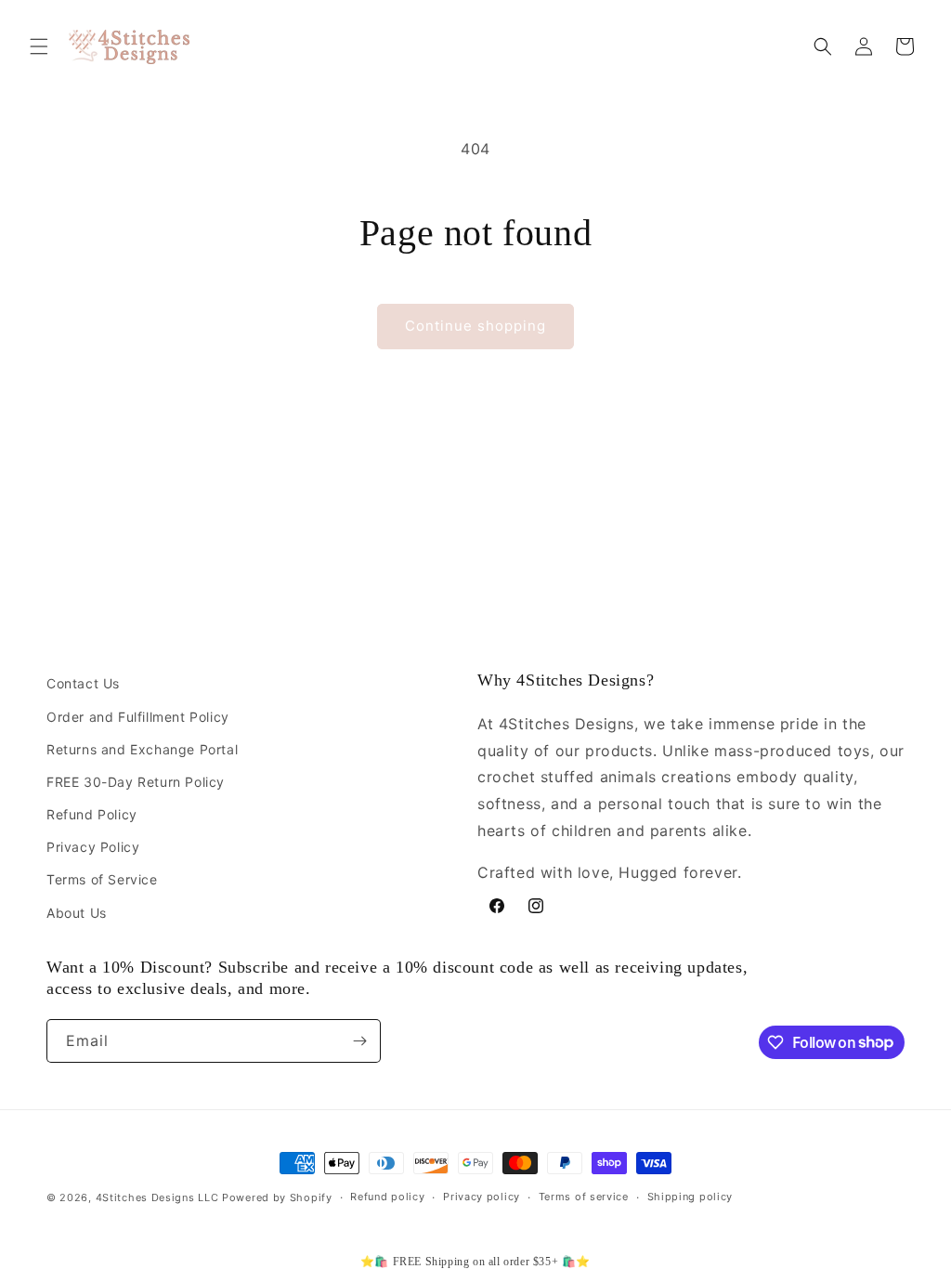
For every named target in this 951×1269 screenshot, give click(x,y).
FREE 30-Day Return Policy (135, 782)
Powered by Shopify (277, 1197)
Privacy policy (481, 1196)
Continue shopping (475, 325)
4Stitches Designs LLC (157, 1197)
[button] (39, 46)
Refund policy (387, 1196)
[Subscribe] (359, 1041)
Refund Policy (91, 814)
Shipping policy (690, 1196)
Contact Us (83, 683)
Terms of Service (102, 879)
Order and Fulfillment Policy (137, 717)
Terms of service (584, 1196)
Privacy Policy (92, 847)
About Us (76, 913)
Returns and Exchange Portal (142, 749)
